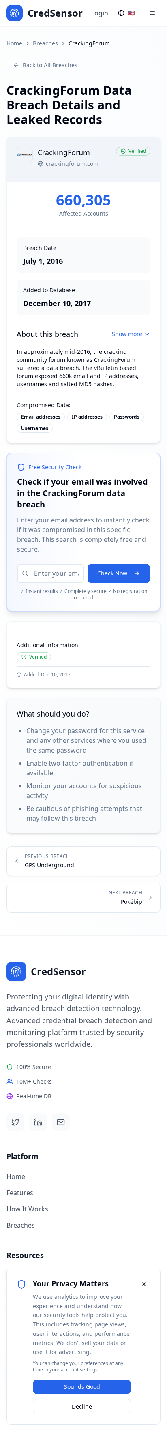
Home (14, 43)
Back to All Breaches (50, 65)
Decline (82, 1406)
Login (99, 13)
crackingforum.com (72, 163)
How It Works (27, 1208)
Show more (127, 334)
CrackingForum (114, 360)
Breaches (45, 43)
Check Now (112, 573)
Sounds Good (82, 1386)
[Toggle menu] (152, 13)
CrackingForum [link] (89, 43)
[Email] (61, 1122)
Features (19, 1192)
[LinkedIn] (38, 1122)
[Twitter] (15, 1122)
